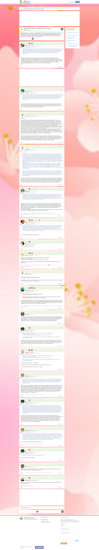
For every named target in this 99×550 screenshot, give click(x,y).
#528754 (61, 188)
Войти (77, 1)
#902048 (61, 477)
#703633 (61, 449)
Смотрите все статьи (72, 45)
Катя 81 (25, 30)
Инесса (26, 45)
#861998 (61, 464)
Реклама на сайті (44, 519)
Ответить (60, 66)
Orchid (26, 222)
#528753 (61, 146)
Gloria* (26, 330)
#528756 (61, 241)
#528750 (61, 43)
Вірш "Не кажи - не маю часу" (72, 43)
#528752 (61, 113)
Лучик (26, 255)
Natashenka (27, 191)
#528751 (61, 89)
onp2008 (26, 91)
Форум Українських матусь (29, 517)
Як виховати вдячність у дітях (72, 35)
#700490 (61, 373)
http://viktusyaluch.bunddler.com (25, 266)
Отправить (63, 543)
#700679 (61, 428)
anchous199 (27, 480)
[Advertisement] (49, 18)
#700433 (61, 350)
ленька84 (26, 290)
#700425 (61, 327)
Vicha (26, 116)
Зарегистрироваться (71, 1)
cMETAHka (26, 376)
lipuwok (26, 314)
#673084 (61, 312)
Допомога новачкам (45, 521)
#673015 (61, 271)
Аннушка (26, 352)
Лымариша (27, 244)
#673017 (61, 287)
